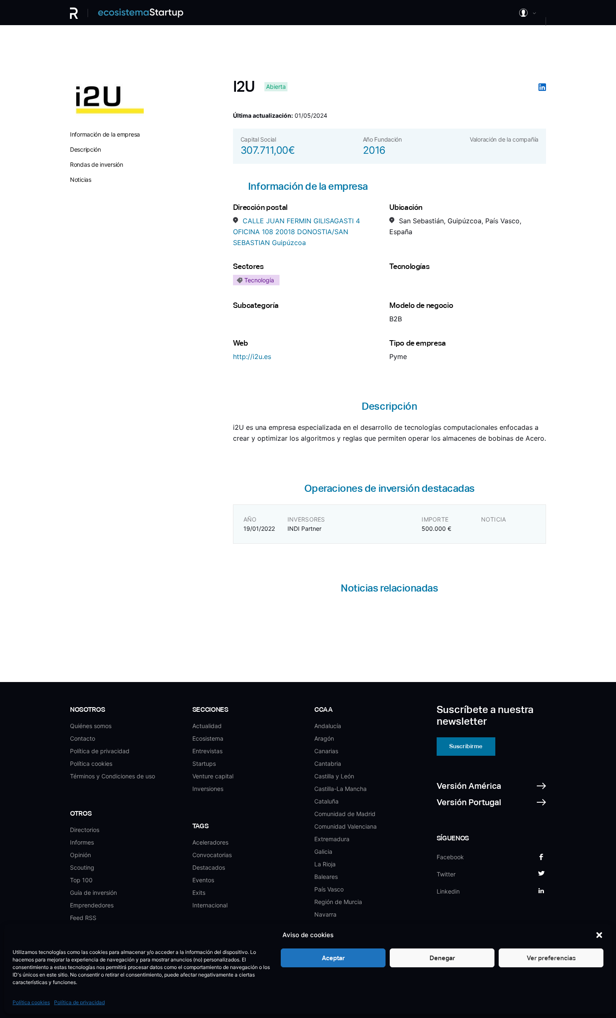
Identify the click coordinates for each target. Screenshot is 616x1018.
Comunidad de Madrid (344, 813)
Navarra (325, 914)
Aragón (324, 738)
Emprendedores (92, 905)
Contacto (82, 738)
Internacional (210, 905)
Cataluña (326, 801)
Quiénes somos (90, 725)
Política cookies (31, 1002)
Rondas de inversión (96, 164)
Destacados (208, 867)
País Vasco (329, 889)
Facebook (450, 856)
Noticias (80, 179)
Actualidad (207, 725)
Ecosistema (207, 738)
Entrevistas (207, 750)
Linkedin (448, 891)
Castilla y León (334, 776)
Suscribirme (465, 746)
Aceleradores (210, 842)
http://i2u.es (252, 356)
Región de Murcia (338, 901)
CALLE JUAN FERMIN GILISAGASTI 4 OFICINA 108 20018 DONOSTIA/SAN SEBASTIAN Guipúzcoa (296, 231)
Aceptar (333, 957)
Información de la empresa (105, 134)
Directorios (84, 829)
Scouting (82, 867)
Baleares (326, 876)
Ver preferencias (551, 957)
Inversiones (207, 788)
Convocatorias (212, 854)
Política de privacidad (79, 1002)
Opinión (80, 854)
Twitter (446, 874)
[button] (599, 935)
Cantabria (327, 763)
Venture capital (212, 776)
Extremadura (331, 838)
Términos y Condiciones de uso (112, 776)
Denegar (442, 957)
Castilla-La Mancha (340, 788)
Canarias (326, 750)
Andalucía (327, 725)
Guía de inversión (93, 892)
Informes (82, 842)
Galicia (323, 851)
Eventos (203, 880)
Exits (198, 892)
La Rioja (325, 864)
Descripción (85, 149)
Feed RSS (83, 917)
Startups (204, 763)
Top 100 (81, 880)
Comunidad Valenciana (345, 826)
